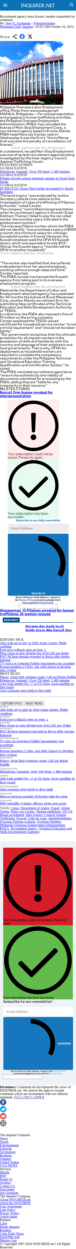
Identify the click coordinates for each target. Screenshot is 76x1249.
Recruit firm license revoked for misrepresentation (26, 394)
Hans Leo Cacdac (23, 811)
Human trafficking (48, 811)
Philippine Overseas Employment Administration (32, 825)
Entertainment (9, 1145)
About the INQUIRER (15, 1203)
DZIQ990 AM (9, 1237)
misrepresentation (60, 818)
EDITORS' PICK (12, 703)
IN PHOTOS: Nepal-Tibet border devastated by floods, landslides (37, 190)
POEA (4, 828)
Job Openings (9, 1193)
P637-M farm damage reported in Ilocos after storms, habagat (35, 658)
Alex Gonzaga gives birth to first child (25, 690)
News (4, 1138)
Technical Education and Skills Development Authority (36, 830)
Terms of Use (26, 599)
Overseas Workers (49, 821)
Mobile (5, 1172)
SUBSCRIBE (64, 1043)
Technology (8, 1152)
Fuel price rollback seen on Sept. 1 (23, 650)
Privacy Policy (45, 602)
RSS (3, 1176)
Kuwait (21, 818)
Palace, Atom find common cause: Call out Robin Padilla (38, 677)
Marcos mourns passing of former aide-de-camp (34, 796)
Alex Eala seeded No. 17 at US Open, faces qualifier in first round (37, 685)
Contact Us (7, 1186)
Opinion (5, 1159)
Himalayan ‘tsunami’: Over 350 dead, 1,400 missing (35, 171)
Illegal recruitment (12, 815)
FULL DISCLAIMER (29, 1097)
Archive (5, 1182)
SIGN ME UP (38, 593)
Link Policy (8, 1210)
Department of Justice (34, 808)
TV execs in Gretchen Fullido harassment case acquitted (37, 663)
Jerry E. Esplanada (18, 23)
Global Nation (9, 1162)
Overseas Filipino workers (17, 821)
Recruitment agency (24, 828)
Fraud (55, 808)
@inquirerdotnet (44, 23)
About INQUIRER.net (15, 1199)
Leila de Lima (37, 818)
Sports (4, 1142)
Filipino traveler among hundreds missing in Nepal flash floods (37, 180)
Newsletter (7, 1189)
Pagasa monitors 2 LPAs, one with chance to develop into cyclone (35, 668)
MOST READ (34, 703)
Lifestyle (6, 1148)
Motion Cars (8, 1240)
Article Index (9, 1216)
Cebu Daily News (12, 1233)
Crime (15, 808)
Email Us (6, 1179)
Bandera (5, 1230)
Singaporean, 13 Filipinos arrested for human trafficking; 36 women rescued (37, 612)
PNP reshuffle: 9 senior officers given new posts (33, 803)
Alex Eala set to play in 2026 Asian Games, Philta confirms (33, 644)
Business (6, 1155)
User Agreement (11, 1206)
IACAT (67, 811)
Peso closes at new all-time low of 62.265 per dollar (34, 653)
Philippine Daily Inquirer (16, 26)
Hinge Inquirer (10, 1227)
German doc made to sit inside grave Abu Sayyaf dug (48, 628)
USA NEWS (8, 1165)
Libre (3, 1223)
